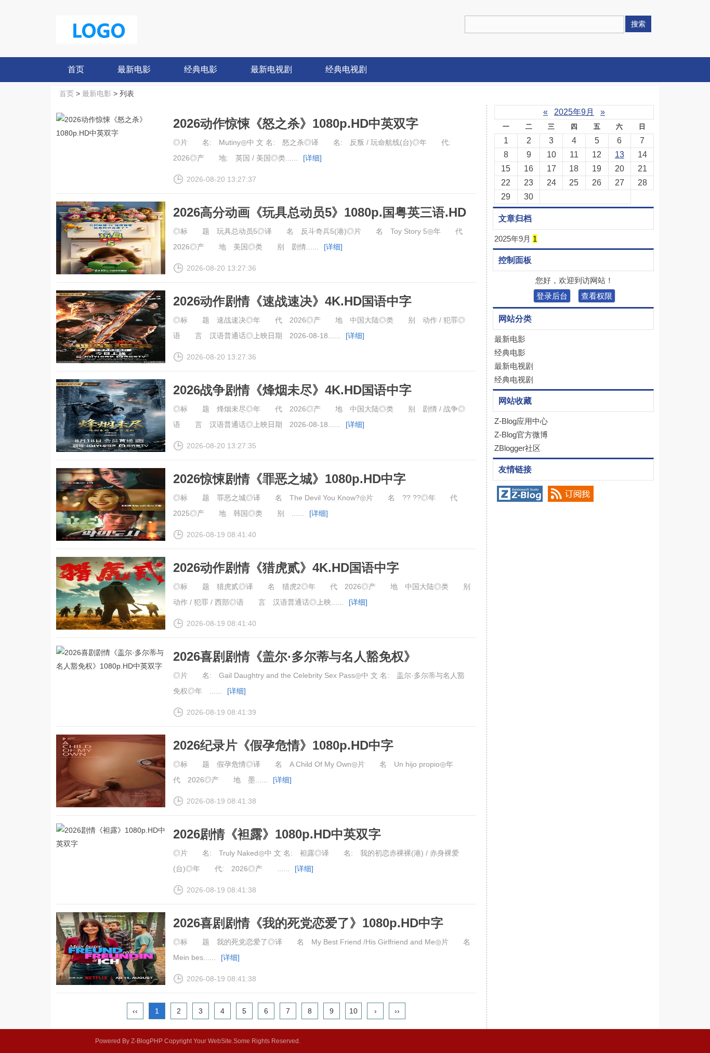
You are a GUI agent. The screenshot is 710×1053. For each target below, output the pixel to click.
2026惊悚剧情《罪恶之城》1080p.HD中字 (289, 479)
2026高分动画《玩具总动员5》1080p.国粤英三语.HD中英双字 (319, 219)
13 (619, 154)
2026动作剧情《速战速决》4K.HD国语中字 (292, 301)
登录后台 (552, 295)
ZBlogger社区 (517, 448)
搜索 (638, 24)
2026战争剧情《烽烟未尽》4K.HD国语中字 (292, 390)
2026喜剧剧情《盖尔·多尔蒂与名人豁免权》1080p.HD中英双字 (294, 663)
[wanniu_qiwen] (96, 29)
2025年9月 (574, 112)
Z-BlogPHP (147, 1041)
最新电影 (134, 69)
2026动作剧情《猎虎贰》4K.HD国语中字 (286, 568)
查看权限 (596, 295)
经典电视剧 (346, 69)
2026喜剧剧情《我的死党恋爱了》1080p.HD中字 (308, 923)
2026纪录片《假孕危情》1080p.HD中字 (283, 745)
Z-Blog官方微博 (521, 434)
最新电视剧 (271, 69)
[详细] (312, 158)
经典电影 (200, 69)
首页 (76, 69)
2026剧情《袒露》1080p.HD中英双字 (277, 834)
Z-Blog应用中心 (521, 421)
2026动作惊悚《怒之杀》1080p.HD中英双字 (295, 123)
